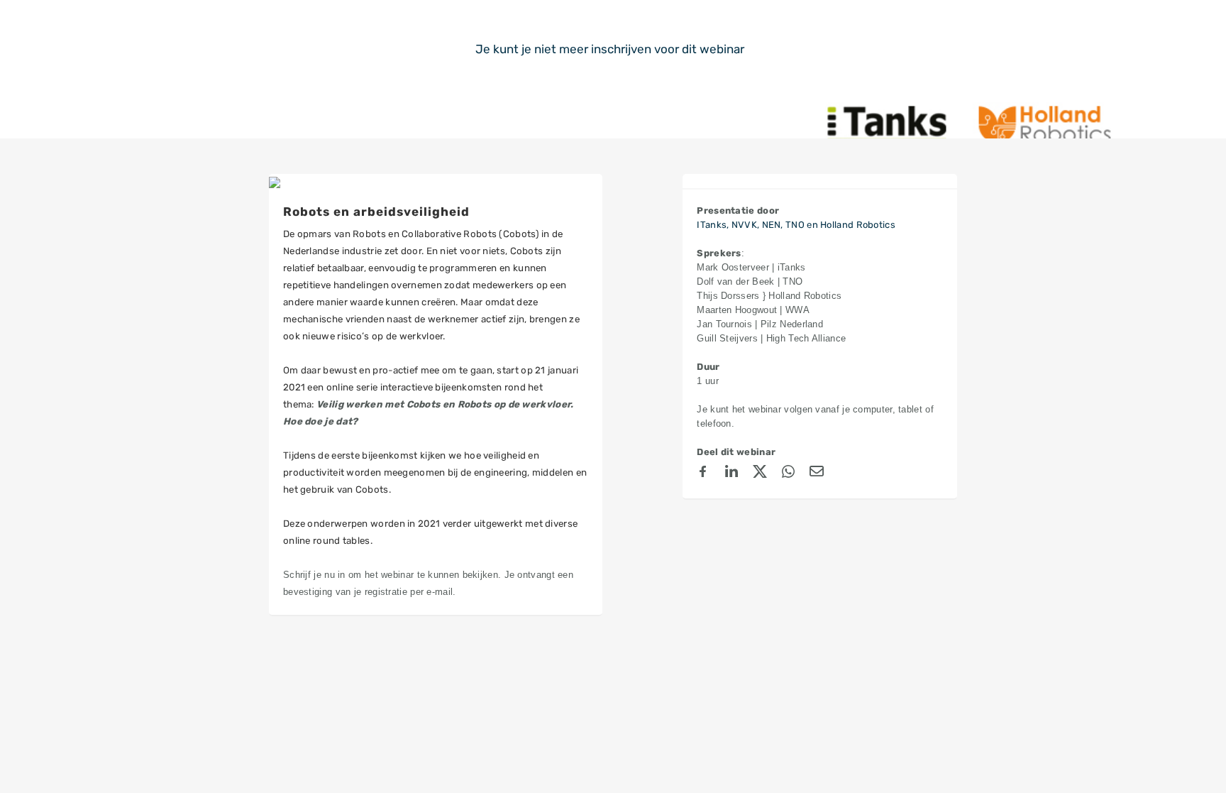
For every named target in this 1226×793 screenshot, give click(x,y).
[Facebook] (703, 473)
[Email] (816, 473)
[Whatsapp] (788, 473)
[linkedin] (731, 473)
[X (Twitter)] (759, 473)
